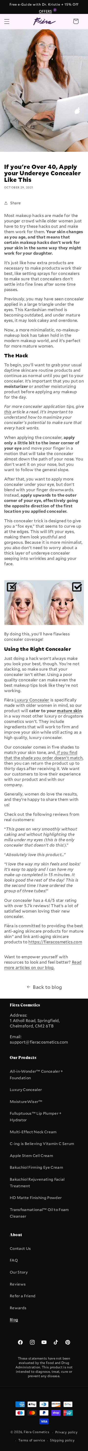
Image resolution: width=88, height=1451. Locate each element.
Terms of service (31, 1440)
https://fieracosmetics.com (55, 942)
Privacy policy (66, 1432)
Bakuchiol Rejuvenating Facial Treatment (37, 1182)
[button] (6, 21)
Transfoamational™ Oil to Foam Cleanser (39, 1213)
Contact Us (20, 1248)
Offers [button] (46, 11)
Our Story (19, 1272)
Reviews (18, 1284)
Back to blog (47, 987)
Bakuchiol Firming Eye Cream (36, 1167)
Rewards (18, 1307)
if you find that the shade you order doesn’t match (43, 755)
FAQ (14, 1260)
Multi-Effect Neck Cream (33, 1131)
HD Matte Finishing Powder (36, 1197)
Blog (14, 1319)
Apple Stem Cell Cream (31, 1155)
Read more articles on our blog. (43, 965)
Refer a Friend (23, 1295)
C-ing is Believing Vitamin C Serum (42, 1143)
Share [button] (15, 202)
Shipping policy (62, 1440)
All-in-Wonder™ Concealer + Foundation (36, 1074)
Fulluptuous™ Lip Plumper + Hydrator (36, 1116)
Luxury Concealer (26, 1089)
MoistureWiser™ (26, 1101)
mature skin (69, 710)
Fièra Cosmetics (36, 1432)
